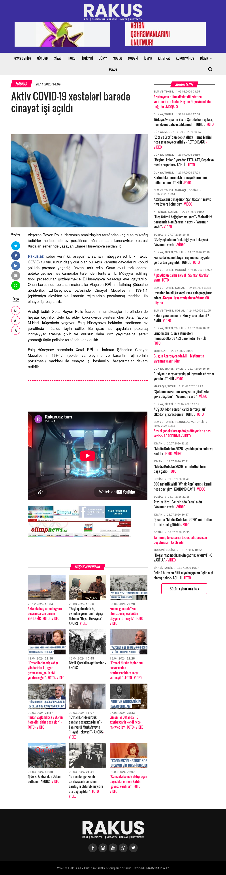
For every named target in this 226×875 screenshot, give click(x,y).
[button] (15, 245)
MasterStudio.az (157, 868)
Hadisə (21, 84)
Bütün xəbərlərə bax (184, 589)
